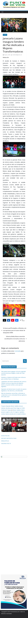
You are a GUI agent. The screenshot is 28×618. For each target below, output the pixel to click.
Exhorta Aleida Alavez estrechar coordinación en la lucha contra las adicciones (14, 339)
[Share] (8, 320)
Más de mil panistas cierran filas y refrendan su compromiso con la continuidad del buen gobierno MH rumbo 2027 (14, 395)
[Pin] (12, 320)
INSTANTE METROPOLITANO (8, 438)
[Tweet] (4, 320)
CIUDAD (5, 34)
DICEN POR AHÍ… (5, 435)
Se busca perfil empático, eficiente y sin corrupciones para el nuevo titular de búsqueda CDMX (14, 330)
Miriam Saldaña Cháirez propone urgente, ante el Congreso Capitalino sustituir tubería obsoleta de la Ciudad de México (13, 412)
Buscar (25, 361)
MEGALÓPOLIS (5, 441)
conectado (17, 351)
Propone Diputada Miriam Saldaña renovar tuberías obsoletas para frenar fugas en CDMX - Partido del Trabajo (13, 408)
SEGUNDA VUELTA (6, 443)
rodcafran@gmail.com (17, 54)
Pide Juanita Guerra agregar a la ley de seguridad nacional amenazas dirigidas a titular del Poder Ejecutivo (13, 373)
